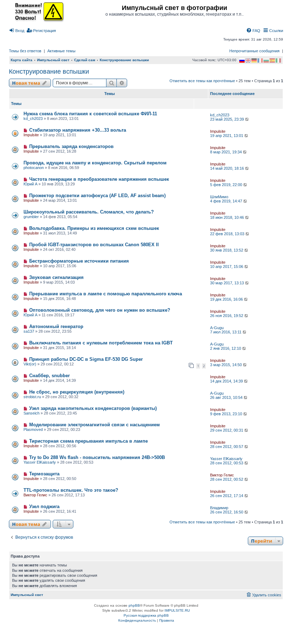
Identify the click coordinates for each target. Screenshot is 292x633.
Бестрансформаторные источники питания (79, 261)
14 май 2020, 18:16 (227, 168)
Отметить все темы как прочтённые (202, 81)
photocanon (34, 167)
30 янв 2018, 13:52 (227, 250)
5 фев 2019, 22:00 (226, 185)
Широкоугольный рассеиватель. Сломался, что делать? (89, 212)
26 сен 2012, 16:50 (227, 512)
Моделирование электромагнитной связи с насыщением (94, 424)
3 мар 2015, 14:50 (226, 365)
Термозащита (44, 473)
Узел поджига (44, 506)
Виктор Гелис (222, 475)
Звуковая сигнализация (56, 277)
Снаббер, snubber (49, 375)
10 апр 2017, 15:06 (227, 266)
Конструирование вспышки (49, 71)
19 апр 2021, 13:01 (227, 135)
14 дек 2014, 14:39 (227, 381)
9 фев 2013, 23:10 (226, 414)
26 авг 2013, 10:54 (227, 397)
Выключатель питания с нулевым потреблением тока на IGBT (101, 342)
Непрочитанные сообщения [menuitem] (254, 51)
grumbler (31, 217)
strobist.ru (32, 397)
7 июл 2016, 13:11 (226, 332)
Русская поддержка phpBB (146, 615)
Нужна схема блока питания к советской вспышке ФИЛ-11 (90, 113)
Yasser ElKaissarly (40, 462)
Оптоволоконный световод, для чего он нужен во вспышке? (99, 310)
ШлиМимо (219, 197)
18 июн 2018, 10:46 (227, 217)
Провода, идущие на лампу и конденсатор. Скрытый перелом (95, 162)
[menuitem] (16, 30)
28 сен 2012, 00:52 (227, 479)
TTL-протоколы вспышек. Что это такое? (71, 490)
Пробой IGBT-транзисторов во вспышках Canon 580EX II (94, 244)
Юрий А (30, 184)
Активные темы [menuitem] (61, 51)
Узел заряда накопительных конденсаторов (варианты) (93, 408)
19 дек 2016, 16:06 (227, 299)
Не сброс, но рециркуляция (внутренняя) (76, 392)
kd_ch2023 (33, 118)
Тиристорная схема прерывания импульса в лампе (88, 441)
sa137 (29, 331)
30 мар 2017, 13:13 (227, 283)
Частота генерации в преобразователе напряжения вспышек (99, 179)
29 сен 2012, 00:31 (227, 430)
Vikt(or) (30, 364)
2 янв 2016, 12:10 (226, 348)
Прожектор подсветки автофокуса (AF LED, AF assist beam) (97, 195)
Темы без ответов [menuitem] (25, 51)
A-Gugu (217, 328)
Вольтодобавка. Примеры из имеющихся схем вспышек (94, 228)
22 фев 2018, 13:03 (227, 234)
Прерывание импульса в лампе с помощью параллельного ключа (105, 293)
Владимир (219, 508)
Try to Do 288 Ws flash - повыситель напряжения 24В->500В (97, 457)
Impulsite (31, 135)
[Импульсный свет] (37, 11)
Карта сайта (21, 60)
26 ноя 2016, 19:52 (227, 315)
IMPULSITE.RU (177, 610)
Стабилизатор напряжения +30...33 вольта (77, 130)
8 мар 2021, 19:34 (226, 152)
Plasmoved (33, 429)
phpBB (134, 605)
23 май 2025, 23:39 (227, 119)
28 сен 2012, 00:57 (227, 446)
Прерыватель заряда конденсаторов (71, 146)
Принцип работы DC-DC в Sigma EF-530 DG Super (86, 359)
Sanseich (32, 413)
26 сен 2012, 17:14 (227, 496)
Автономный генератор (56, 326)
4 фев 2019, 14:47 (226, 201)
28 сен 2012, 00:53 (227, 463)
